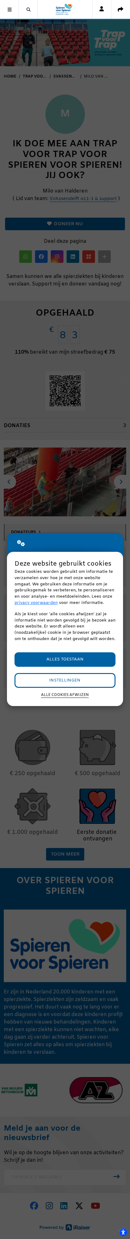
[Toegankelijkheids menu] (123, 1232)
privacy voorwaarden (36, 603)
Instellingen (64, 680)
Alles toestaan (65, 659)
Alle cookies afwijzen (65, 695)
